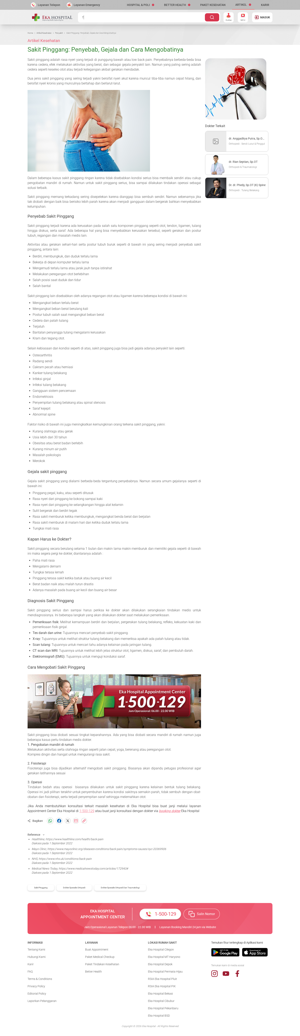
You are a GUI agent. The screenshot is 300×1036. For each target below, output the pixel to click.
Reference (34, 834)
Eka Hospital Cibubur (161, 1001)
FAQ (30, 971)
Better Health (93, 971)
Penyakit (59, 33)
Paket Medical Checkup (99, 956)
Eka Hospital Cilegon (161, 949)
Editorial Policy (37, 993)
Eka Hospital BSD (159, 1015)
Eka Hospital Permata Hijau (165, 971)
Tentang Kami (36, 949)
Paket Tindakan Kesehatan (102, 964)
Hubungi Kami (37, 956)
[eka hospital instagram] (214, 973)
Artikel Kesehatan (44, 33)
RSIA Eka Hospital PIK (162, 986)
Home (30, 33)
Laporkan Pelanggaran (42, 1001)
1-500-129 (86, 811)
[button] (141, 4)
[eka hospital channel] (226, 973)
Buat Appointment (96, 949)
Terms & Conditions (40, 979)
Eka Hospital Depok (160, 964)
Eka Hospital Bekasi (160, 993)
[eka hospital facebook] (237, 973)
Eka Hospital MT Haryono (164, 956)
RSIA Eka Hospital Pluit (162, 979)
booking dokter (169, 811)
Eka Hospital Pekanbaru (163, 1008)
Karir (31, 964)
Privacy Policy (36, 986)
